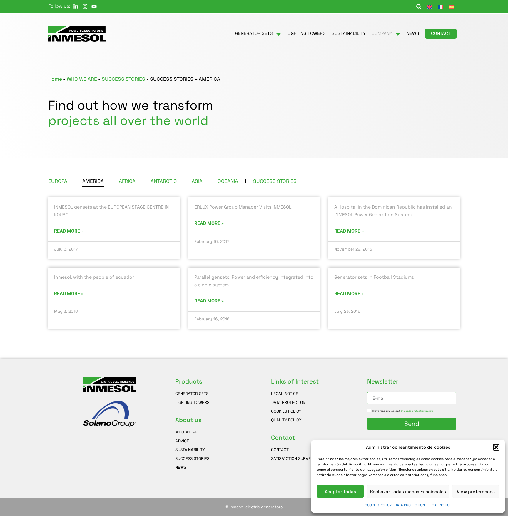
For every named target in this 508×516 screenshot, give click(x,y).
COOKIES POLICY (378, 505)
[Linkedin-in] (75, 6)
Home (55, 79)
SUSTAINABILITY (190, 449)
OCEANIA (228, 181)
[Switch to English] (429, 6)
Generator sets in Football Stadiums (374, 277)
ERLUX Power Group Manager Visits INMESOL (242, 207)
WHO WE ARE (82, 79)
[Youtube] (94, 6)
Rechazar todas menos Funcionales (408, 491)
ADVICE (182, 440)
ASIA (197, 181)
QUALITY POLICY (286, 420)
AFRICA (127, 181)
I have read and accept (402, 411)
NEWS (180, 467)
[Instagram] (85, 6)
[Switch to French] (440, 6)
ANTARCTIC (164, 181)
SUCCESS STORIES (123, 79)
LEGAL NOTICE (440, 505)
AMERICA (93, 181)
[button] (496, 447)
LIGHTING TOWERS (192, 402)
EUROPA (57, 181)
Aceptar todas (340, 491)
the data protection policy (417, 411)
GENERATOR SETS (191, 393)
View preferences (476, 491)
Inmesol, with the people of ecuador (94, 277)
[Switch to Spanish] (451, 6)
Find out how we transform (130, 113)
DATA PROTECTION (410, 505)
